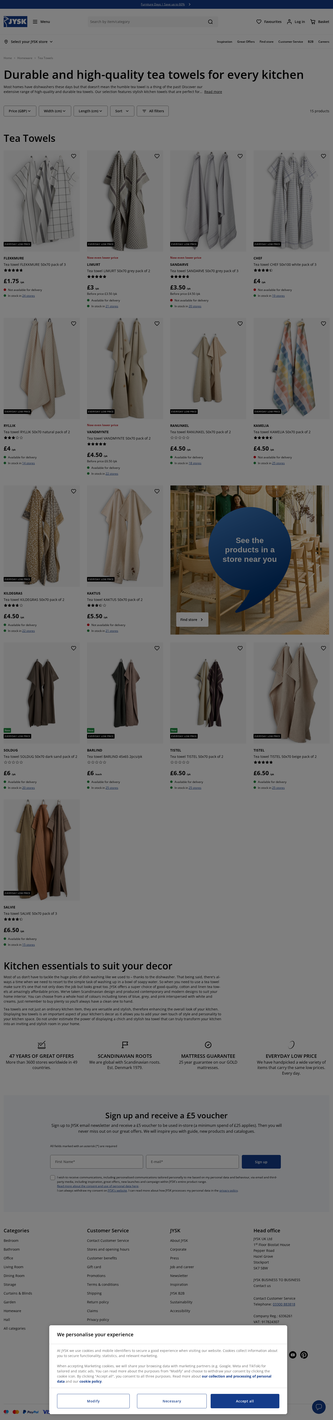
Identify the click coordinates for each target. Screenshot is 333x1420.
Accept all (245, 1401)
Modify (93, 1401)
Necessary (172, 1401)
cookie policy (90, 1381)
